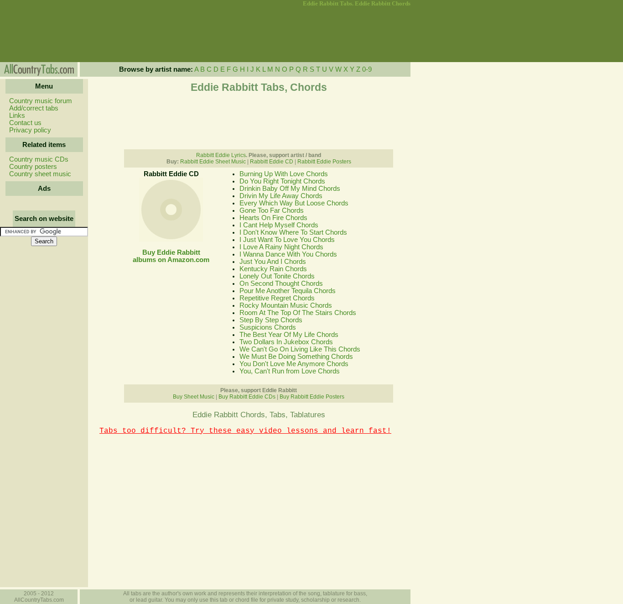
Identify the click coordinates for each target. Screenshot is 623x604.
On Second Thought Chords (281, 283)
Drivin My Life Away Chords (280, 196)
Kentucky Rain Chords (273, 269)
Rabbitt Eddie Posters (324, 161)
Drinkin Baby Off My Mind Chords (289, 188)
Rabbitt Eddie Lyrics (221, 155)
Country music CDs (38, 159)
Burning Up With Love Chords (283, 174)
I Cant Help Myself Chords (278, 225)
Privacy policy (30, 130)
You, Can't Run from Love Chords (289, 371)
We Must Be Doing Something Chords (296, 356)
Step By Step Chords (270, 320)
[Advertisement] (43, 34)
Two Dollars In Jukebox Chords (286, 342)
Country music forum (40, 101)
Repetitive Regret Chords (277, 298)
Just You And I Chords (272, 261)
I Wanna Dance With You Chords (288, 254)
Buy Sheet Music (193, 397)
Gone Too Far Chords (271, 210)
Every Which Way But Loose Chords (293, 203)
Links (17, 115)
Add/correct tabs (33, 108)
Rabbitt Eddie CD (271, 161)
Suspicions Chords (267, 327)
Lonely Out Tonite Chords (277, 276)
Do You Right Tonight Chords (282, 181)
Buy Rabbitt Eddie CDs (246, 397)
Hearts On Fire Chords (273, 217)
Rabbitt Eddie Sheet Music (213, 161)
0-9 (367, 69)
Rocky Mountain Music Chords (285, 305)
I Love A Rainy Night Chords (281, 247)
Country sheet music (40, 174)
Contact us (25, 122)
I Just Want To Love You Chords (287, 239)
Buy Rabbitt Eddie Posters (312, 397)
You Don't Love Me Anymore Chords (293, 364)
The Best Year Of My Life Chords (288, 334)
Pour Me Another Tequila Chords (287, 290)
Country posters (33, 166)
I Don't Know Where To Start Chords (293, 232)
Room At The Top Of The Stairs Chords (297, 312)
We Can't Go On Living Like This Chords (299, 349)
